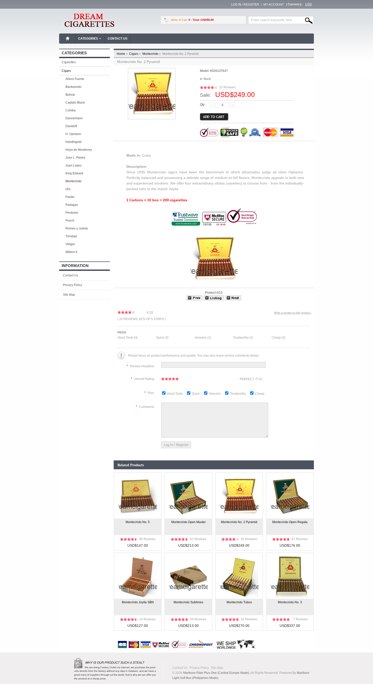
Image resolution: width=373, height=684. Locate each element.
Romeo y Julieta (76, 228)
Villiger (70, 244)
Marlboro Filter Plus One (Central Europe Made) (216, 673)
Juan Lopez (73, 165)
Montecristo (152, 54)
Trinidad (71, 236)
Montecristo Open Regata (290, 522)
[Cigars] (214, 300)
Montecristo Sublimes (188, 602)
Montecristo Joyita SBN (138, 602)
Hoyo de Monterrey (78, 150)
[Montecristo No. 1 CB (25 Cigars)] (194, 300)
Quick (196, 393)
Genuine (215, 393)
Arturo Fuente (74, 79)
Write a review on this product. (292, 312)
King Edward (74, 173)
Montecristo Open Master (188, 522)
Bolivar (70, 94)
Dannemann (74, 118)
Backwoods (73, 87)
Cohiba (70, 110)
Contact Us (117, 38)
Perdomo (71, 212)
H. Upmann (73, 134)
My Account (273, 4)
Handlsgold (73, 142)
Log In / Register (245, 4)
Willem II (71, 252)
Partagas (71, 205)
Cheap (259, 393)
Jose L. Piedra (75, 157)
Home (67, 39)
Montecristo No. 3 (290, 602)
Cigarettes (69, 62)
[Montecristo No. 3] (233, 300)
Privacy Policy (72, 285)
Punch (69, 220)
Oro (68, 189)
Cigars (135, 54)
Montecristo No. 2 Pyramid (239, 522)
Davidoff (71, 126)
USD (308, 4)
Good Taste (175, 393)
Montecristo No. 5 (138, 522)
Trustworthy (238, 393)
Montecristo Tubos (239, 602)
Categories (88, 38)
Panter (70, 197)
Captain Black (75, 102)
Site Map (69, 294)
